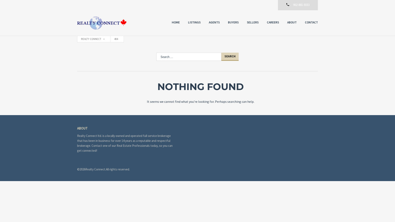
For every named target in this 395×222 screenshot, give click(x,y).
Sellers (253, 22)
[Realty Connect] (102, 23)
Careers (273, 22)
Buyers (233, 22)
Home (176, 22)
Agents (214, 22)
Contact (311, 22)
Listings (194, 22)
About (292, 22)
